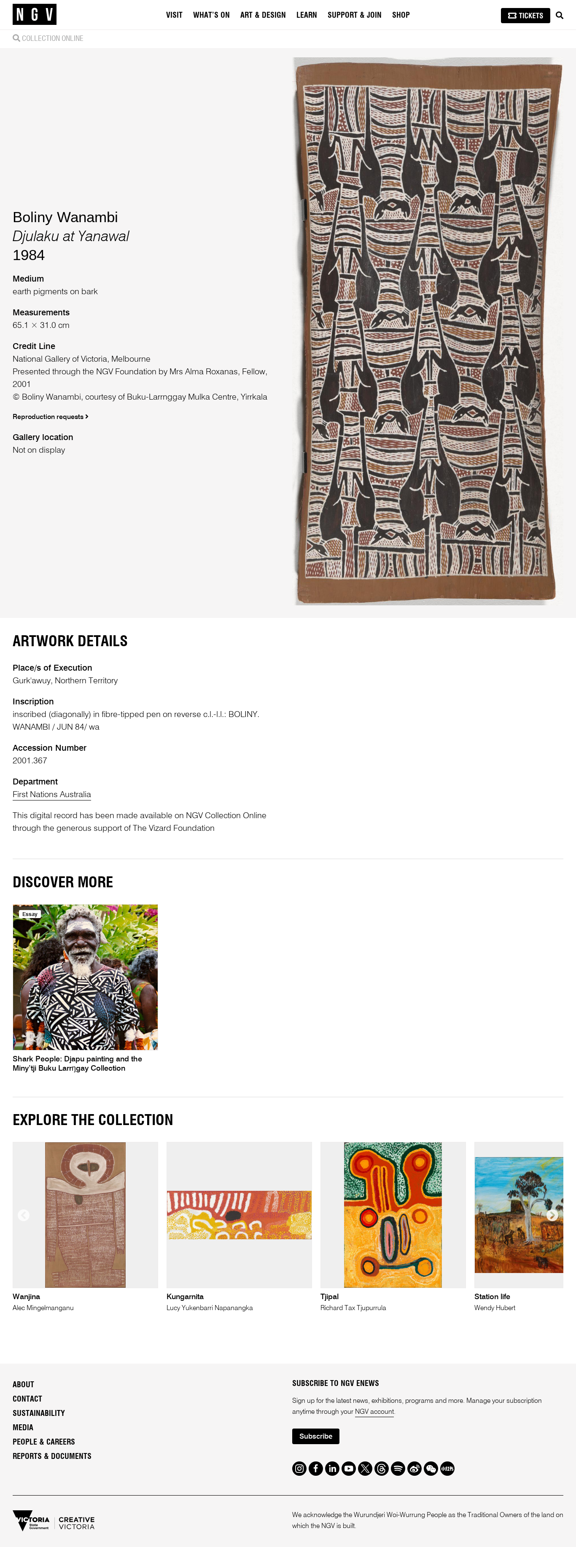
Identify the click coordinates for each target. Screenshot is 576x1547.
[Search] (559, 15)
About (23, 1385)
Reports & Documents (52, 1457)
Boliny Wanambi (65, 217)
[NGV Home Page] (35, 15)
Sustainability (39, 1414)
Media (23, 1428)
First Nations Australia (52, 795)
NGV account (374, 1412)
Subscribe (315, 1436)
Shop (401, 15)
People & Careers (44, 1442)
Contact (27, 1399)
